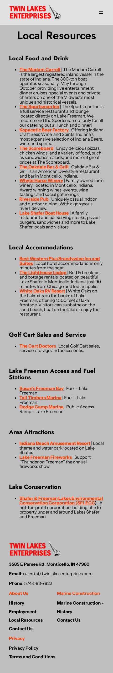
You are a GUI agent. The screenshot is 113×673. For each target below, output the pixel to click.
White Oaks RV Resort (42, 290)
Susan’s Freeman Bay (41, 388)
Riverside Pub (34, 199)
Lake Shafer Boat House (44, 213)
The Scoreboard (36, 148)
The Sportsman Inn (39, 106)
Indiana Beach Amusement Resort (54, 443)
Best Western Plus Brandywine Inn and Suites (59, 261)
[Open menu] (101, 12)
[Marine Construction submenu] (103, 603)
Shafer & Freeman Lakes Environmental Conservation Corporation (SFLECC (61, 501)
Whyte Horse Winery (41, 180)
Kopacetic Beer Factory (44, 129)
